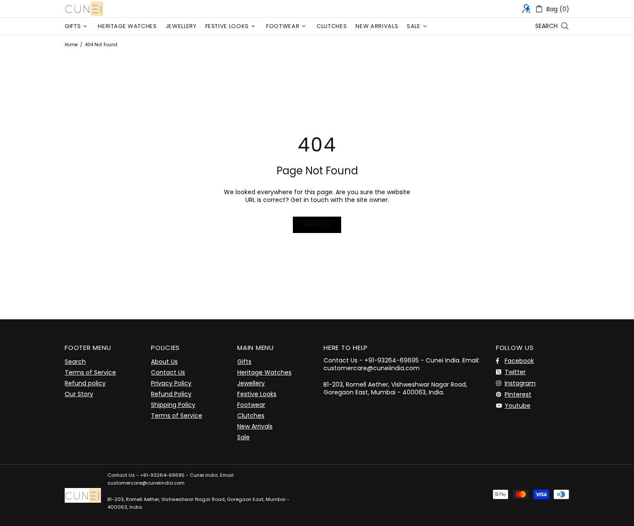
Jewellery (251, 383)
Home (71, 44)
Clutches (250, 415)
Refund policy (85, 383)
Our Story (79, 394)
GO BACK (317, 224)
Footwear (251, 405)
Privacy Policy (171, 383)
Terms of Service (90, 372)
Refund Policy (171, 394)
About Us (164, 361)
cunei (84, 8)
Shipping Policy (173, 405)
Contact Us (168, 372)
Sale (243, 437)
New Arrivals (255, 426)
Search (75, 361)
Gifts (244, 361)
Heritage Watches (264, 372)
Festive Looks (256, 394)
